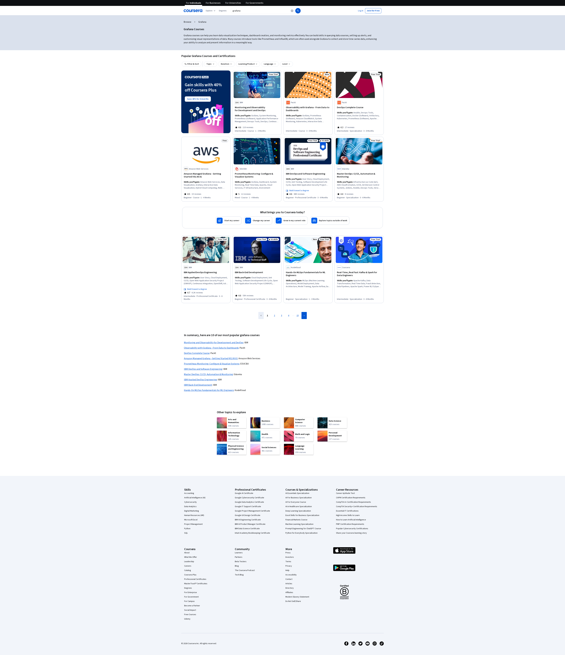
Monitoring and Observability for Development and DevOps (213, 342)
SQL (186, 533)
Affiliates (289, 592)
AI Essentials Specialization (297, 493)
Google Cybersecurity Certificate (249, 497)
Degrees (188, 588)
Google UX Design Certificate (247, 515)
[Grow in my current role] (291, 220)
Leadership (189, 561)
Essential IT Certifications (347, 510)
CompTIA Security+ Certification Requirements (356, 506)
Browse (187, 22)
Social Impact (190, 610)
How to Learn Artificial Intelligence (351, 519)
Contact (288, 579)
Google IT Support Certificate (248, 506)
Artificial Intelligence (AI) (194, 497)
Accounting (189, 493)
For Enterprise (190, 592)
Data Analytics (190, 506)
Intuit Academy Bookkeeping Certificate (252, 533)
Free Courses (190, 614)
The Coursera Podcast (245, 570)
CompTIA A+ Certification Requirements (353, 502)
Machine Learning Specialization (299, 524)
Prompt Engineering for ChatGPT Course (303, 528)
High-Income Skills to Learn (348, 515)
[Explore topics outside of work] (329, 220)
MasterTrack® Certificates (195, 583)
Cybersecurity (190, 502)
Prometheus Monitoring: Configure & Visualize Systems (211, 363)
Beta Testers (240, 561)
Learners (239, 552)
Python (187, 528)
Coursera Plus (190, 574)
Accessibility (291, 574)
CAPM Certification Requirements (350, 497)
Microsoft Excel (190, 519)
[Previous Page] (261, 315)
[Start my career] (229, 220)
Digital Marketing (191, 510)
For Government (191, 596)
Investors (289, 557)
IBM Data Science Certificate (247, 528)
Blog (237, 565)
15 (298, 315)
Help (287, 570)
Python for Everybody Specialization (301, 533)
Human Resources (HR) (194, 515)
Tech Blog (239, 574)
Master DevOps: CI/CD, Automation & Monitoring (208, 374)
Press (288, 552)
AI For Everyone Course (295, 502)
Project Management (193, 524)
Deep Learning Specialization (298, 510)
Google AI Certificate (244, 493)
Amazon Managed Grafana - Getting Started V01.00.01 (211, 358)
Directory (289, 588)
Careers (187, 565)
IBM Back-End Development (198, 385)
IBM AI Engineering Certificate (248, 519)
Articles (288, 583)
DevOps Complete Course (197, 353)
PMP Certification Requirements (350, 524)
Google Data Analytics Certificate (249, 502)
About (187, 552)
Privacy (288, 565)
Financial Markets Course (296, 519)
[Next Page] (304, 315)
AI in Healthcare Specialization (298, 506)
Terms (288, 561)
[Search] (298, 10)
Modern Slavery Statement (297, 596)
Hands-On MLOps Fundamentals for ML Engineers (209, 390)
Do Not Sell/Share (293, 601)
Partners (238, 557)
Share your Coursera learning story (351, 533)
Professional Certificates (195, 579)
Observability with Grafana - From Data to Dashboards (211, 348)
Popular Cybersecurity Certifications (352, 528)
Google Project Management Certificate (252, 510)
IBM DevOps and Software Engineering (203, 369)
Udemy (187, 618)
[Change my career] (258, 220)
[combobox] (260, 10)
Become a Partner (192, 605)
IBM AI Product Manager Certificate (250, 524)
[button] (223, 10)
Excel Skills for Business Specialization (302, 515)
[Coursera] (193, 10)
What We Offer (190, 557)
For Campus (189, 601)
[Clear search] (292, 10)
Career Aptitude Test (345, 493)
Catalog (187, 570)
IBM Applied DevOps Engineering (200, 379)
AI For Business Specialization (298, 497)
